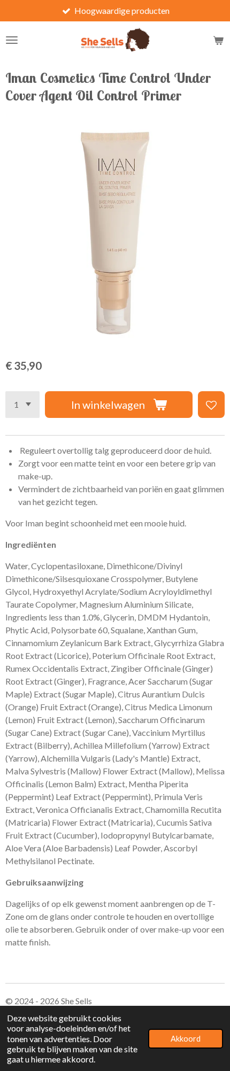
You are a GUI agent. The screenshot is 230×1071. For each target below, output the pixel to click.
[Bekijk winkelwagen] (218, 40)
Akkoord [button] (186, 1038)
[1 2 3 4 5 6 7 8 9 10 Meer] (22, 404)
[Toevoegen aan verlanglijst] (211, 404)
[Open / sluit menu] (12, 40)
